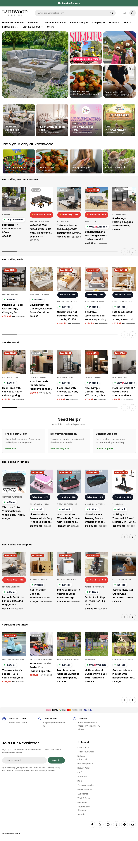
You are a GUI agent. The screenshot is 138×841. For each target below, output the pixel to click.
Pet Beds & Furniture (11, 587)
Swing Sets (90, 660)
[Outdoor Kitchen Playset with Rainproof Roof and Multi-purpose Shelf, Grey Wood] (124, 644)
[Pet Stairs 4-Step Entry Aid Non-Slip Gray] (96, 564)
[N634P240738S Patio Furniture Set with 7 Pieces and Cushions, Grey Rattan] (41, 199)
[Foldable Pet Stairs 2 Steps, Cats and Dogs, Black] (14, 564)
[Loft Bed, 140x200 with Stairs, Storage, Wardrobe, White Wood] (124, 279)
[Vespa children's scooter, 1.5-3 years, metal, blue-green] (14, 644)
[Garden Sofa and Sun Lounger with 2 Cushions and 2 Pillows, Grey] (96, 199)
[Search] (111, 13)
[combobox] (75, 13)
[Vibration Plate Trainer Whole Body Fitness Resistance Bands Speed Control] (41, 481)
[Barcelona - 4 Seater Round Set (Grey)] (14, 199)
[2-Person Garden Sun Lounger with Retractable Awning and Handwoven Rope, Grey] (69, 199)
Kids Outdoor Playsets (68, 660)
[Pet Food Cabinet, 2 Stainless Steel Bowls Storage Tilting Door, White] (69, 564)
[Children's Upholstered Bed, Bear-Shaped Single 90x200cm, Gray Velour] (96, 279)
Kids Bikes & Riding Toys (13, 660)
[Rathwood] (86, 47)
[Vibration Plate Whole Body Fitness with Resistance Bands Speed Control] (69, 481)
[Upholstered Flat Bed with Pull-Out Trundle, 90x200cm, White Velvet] (69, 279)
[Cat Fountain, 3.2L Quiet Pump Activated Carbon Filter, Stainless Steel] (124, 564)
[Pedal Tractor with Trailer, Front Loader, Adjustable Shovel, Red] (41, 644)
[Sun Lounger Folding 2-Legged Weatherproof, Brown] (124, 199)
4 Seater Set (8, 214)
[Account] (124, 13)
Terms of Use (38, 767)
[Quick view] (21, 193)
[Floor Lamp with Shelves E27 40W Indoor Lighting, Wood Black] (14, 362)
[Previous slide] (124, 251)
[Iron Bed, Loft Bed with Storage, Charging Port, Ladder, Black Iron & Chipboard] (14, 279)
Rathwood (14, 833)
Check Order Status (17, 722)
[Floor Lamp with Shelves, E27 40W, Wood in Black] (69, 362)
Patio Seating (63, 221)
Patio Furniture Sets (39, 221)
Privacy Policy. (54, 767)
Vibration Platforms (12, 497)
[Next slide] (132, 251)
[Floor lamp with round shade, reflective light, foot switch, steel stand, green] (41, 362)
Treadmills (117, 504)
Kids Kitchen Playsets (122, 660)
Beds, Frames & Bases (12, 294)
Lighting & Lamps (10, 378)
